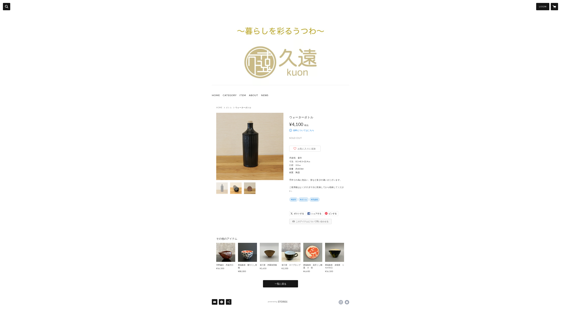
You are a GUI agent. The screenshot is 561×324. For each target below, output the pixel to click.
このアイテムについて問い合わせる (312, 221)
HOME (216, 95)
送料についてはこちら (303, 130)
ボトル (229, 107)
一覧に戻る (280, 283)
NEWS (264, 95)
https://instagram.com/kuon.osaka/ (341, 302)
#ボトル (303, 199)
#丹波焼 (314, 199)
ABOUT (253, 95)
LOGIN (542, 6)
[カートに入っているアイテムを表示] (554, 6)
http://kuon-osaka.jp (347, 302)
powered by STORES (278, 302)
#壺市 (293, 199)
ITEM (242, 95)
